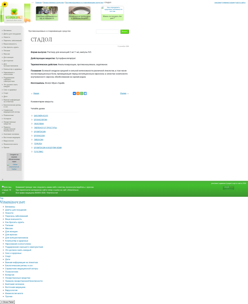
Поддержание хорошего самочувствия (9, 79)
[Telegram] (85, 93)
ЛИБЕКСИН (38, 140)
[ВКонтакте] (74, 93)
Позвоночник (9, 115)
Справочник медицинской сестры (12, 111)
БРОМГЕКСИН (40, 132)
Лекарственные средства (10, 123)
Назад (36, 93)
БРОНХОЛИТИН (40, 120)
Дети (5, 96)
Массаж (7, 54)
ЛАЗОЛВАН (39, 124)
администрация (228, 2)
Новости (7, 37)
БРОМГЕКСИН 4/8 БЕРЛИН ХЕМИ (48, 148)
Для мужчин (8, 61)
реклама (218, 2)
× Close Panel (7, 302)
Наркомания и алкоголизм (9, 73)
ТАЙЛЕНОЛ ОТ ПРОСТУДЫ (45, 128)
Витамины (7, 30)
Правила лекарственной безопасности (9, 129)
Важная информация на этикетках (12, 101)
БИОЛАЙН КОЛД (41, 116)
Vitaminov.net (12, 201)
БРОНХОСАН (39, 136)
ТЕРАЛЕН (38, 144)
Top (1, 198)
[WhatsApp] (81, 93)
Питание (7, 51)
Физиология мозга (11, 144)
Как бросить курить (11, 47)
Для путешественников (11, 65)
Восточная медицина (12, 137)
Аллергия (7, 119)
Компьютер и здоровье (13, 69)
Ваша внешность (10, 44)
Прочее (6, 147)
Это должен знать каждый (11, 85)
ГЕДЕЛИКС (38, 152)
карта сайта (240, 2)
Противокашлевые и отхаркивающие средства (49, 31)
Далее (123, 93)
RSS (244, 183)
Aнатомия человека (11, 134)
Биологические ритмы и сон (12, 106)
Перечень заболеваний (13, 40)
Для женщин (8, 57)
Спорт (6, 93)
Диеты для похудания (12, 34)
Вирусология (9, 141)
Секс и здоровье (10, 90)
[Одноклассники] (78, 93)
